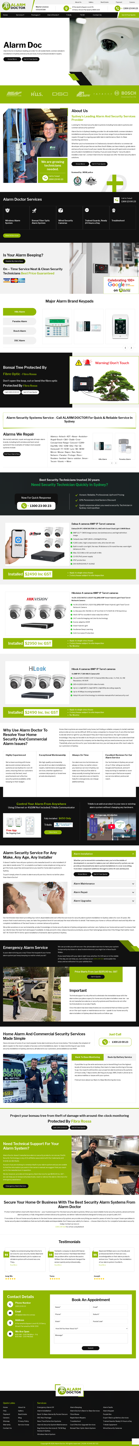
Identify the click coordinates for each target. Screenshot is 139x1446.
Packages (35, 15)
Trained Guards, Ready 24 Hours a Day (117, 1421)
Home (5, 15)
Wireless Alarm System (46, 1434)
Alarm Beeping (76, 1407)
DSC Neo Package (44, 1418)
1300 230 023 (98, 959)
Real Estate (105, 2)
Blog (20, 1418)
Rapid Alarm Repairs (78, 1418)
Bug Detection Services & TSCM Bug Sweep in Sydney (51, 1429)
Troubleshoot (75, 1421)
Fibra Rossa (74, 1414)
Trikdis (68, 15)
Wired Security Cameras (112, 1428)
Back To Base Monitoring (87, 1057)
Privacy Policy (23, 1421)
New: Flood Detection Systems (49, 1421)
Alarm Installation (44, 1411)
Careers (132, 2)
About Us (78, 2)
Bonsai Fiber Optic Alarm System (83, 1428)
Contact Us (97, 15)
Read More (13, 1265)
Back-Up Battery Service (120, 1057)
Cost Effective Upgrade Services (82, 1425)
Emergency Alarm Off (45, 1407)
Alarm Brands (52, 15)
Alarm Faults (108, 1407)
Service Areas (23, 1425)
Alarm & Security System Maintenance (52, 1425)
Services (19, 15)
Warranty (6, 1425)
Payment (119, 2)
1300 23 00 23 (130, 8)
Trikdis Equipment (110, 1425)
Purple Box (107, 1414)
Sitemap (6, 1421)
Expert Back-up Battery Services (116, 1418)
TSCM (82, 15)
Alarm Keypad (108, 1411)
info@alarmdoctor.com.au (25, 1315)
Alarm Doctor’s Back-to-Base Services (85, 1411)
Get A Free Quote (128, 15)
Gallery (91, 2)
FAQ (4, 1411)
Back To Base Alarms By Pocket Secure (52, 1414)
